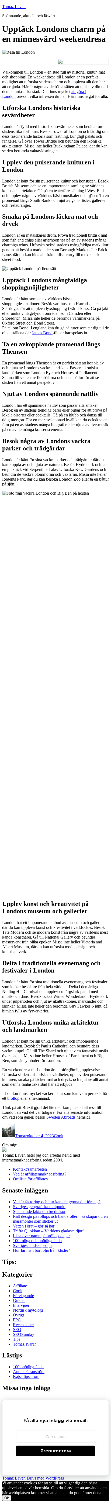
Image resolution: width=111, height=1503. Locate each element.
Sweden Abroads (60, 1117)
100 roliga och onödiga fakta (37, 1240)
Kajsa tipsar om (26, 1376)
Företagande (23, 1295)
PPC (17, 1320)
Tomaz (21, 1135)
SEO (17, 1329)
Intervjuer (21, 1305)
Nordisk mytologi (28, 1310)
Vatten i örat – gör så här (33, 1226)
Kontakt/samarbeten (30, 1169)
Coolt (58, 1135)
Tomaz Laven (14, 6)
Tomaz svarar (24, 1344)
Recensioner (23, 1324)
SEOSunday (23, 1334)
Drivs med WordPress (45, 1478)
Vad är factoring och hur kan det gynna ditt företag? (56, 1201)
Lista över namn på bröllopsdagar (41, 1235)
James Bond (42, 332)
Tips (16, 1339)
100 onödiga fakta (28, 1366)
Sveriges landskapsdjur (32, 1245)
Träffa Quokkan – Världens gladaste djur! (48, 1231)
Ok (6, 1498)
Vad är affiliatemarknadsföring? (39, 1174)
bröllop (13, 1098)
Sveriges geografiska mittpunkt (39, 1206)
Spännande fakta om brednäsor (39, 1211)
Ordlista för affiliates (30, 1179)
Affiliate (20, 1286)
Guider (19, 1300)
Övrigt (18, 1315)
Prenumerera (55, 1450)
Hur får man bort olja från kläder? (41, 1250)
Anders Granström (28, 1371)
